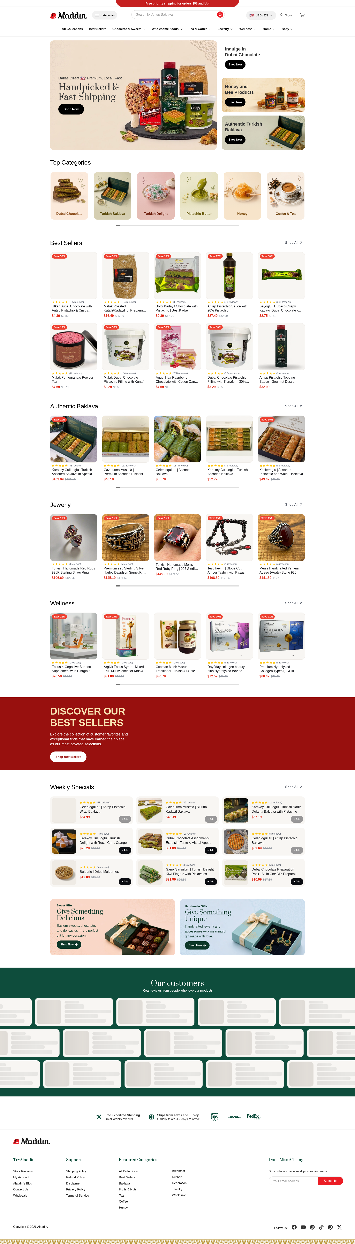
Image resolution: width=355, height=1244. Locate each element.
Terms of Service (77, 1195)
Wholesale (20, 1195)
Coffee (123, 1201)
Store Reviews (23, 1171)
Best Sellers (97, 29)
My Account (21, 1177)
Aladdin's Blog (22, 1183)
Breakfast (178, 1171)
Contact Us (20, 1189)
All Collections (72, 29)
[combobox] (178, 14)
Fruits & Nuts (128, 1189)
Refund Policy (75, 1177)
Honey (123, 1207)
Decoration (179, 1183)
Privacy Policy (75, 1189)
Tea (121, 1195)
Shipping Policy (76, 1171)
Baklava (124, 1183)
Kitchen (177, 1177)
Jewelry (177, 1189)
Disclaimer (73, 1183)
